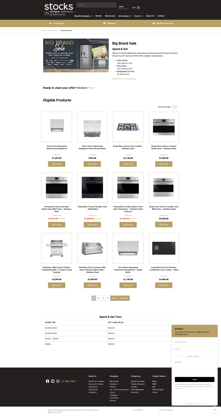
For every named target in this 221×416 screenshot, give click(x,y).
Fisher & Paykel (158, 390)
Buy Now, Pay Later (164, 23)
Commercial (93, 390)
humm (112, 392)
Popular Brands (159, 376)
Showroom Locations (96, 381)
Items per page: (164, 107)
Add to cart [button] (56, 164)
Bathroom (135, 392)
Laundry (134, 387)
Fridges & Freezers (138, 384)
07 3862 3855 (68, 381)
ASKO (154, 384)
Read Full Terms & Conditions (124, 79)
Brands (99, 16)
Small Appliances (137, 390)
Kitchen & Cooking (137, 381)
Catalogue (111, 23)
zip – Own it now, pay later (119, 390)
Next (114, 298)
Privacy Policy (138, 410)
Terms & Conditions (166, 410)
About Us (150, 16)
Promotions (58, 23)
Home (43, 30)
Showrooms (110, 16)
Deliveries (113, 384)
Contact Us (93, 392)
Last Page (124, 298)
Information (124, 16)
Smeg (154, 392)
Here (91, 87)
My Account (114, 381)
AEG (154, 387)
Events (138, 16)
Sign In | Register (123, 8)
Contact (160, 16)
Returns (113, 387)
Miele (154, 381)
